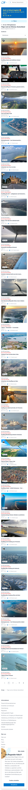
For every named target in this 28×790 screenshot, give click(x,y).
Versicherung (4, 708)
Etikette (3, 727)
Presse (3, 747)
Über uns (3, 737)
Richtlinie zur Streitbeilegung (8, 720)
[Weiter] (23, 682)
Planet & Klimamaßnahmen (8, 703)
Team (2, 742)
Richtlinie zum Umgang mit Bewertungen (12, 715)
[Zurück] (4, 682)
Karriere (3, 744)
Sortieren (3, 31)
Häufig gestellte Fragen (7, 713)
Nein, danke (21, 751)
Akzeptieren (14, 784)
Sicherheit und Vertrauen (7, 705)
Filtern (15, 21)
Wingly (2, 690)
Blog (2, 739)
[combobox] (18, 2)
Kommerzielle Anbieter (7, 729)
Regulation (4, 710)
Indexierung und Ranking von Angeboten (11, 718)
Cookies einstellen (14, 780)
